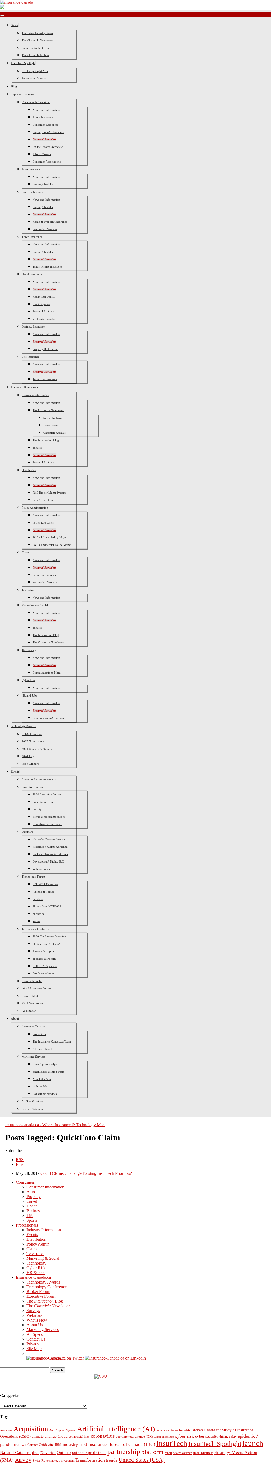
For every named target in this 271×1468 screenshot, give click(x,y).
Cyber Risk (28, 680)
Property (33, 1196)
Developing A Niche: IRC (48, 861)
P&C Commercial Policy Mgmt (52, 544)
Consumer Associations (47, 161)
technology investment (60, 1460)
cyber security (206, 1436)
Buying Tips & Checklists (48, 132)
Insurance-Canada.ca (34, 1026)
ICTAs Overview (32, 734)
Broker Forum (38, 1291)
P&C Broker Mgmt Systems (49, 492)
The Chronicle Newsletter (37, 40)
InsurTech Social (32, 981)
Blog (14, 86)
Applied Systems (66, 1430)
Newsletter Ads (42, 1079)
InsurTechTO (30, 995)
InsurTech (171, 1443)
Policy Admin (37, 1244)
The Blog (44, 1301)
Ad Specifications (32, 1101)
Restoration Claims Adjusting (50, 846)
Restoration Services (45, 229)
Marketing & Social (42, 1258)
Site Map (34, 1348)
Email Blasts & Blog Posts (48, 1071)
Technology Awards (23, 726)
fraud (23, 1444)
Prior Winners (30, 763)
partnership (123, 1452)
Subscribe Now (52, 417)
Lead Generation (43, 499)
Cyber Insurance (164, 1436)
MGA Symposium (33, 1003)
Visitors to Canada (44, 318)
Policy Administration (35, 507)
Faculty (37, 809)
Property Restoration (45, 349)
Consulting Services (45, 1093)
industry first (74, 1444)
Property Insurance (33, 191)
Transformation (90, 1460)
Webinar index (41, 868)
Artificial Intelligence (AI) (116, 1429)
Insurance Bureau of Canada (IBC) (121, 1444)
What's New (36, 1320)
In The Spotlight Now (35, 71)
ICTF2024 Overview (45, 884)
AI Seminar (29, 1010)
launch (252, 1443)
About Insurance (43, 117)
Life (29, 1215)
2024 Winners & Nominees (38, 748)
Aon (52, 1430)
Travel (31, 1201)
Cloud (63, 1436)
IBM (58, 1445)
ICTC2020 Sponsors (45, 966)
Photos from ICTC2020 (47, 943)
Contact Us (39, 1034)
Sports (31, 1220)
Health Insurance (32, 274)
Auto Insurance (31, 169)
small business (203, 1453)
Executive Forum (32, 786)
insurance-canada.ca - (55, 1125)
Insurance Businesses (24, 387)
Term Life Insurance (45, 379)
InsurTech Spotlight (23, 63)
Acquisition (30, 1429)
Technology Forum (33, 876)
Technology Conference (36, 928)
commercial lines (79, 1436)
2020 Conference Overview (49, 936)
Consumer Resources (45, 124)
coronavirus (103, 1436)
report (168, 1453)
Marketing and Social (35, 605)
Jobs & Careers (42, 154)
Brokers (197, 1430)
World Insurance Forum (36, 988)
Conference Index (44, 973)
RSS (20, 1159)
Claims (26, 552)
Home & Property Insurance (50, 221)
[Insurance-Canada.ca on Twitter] (55, 1358)
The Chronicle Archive (35, 55)
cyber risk (184, 1436)
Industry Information (43, 1230)
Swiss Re (39, 1460)
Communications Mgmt (47, 672)
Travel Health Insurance (47, 266)
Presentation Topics (44, 801)
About (15, 1018)
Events (15, 771)
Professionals (27, 1225)
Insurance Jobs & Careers (48, 717)
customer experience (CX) (134, 1436)
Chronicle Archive (54, 432)
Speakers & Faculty (44, 958)
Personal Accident (43, 311)
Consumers (25, 1182)
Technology (29, 650)
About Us (34, 1325)
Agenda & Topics (43, 891)
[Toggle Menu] (2, 15)
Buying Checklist (43, 184)
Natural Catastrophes (19, 1452)
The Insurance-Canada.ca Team (52, 1041)
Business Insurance (33, 326)
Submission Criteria (34, 78)
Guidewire (46, 1445)
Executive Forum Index (47, 824)
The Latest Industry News (37, 33)
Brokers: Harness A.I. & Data (50, 854)
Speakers (38, 899)
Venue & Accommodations (49, 816)
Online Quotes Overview (48, 146)
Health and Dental (44, 296)
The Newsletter (48, 1306)
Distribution (29, 470)
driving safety (228, 1436)
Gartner (32, 1445)
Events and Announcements (39, 779)
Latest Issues (50, 425)
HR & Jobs (35, 1272)
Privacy (32, 1344)
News (14, 25)
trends (112, 1460)
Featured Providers (44, 139)
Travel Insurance (32, 236)
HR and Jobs (29, 695)
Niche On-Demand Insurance (50, 839)
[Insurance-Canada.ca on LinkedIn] (115, 1358)
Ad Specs (34, 1334)
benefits (185, 1430)
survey (23, 1459)
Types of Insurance (23, 94)
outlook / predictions (89, 1452)
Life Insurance (30, 356)
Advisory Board (42, 1048)
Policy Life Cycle (43, 522)
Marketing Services (33, 1056)
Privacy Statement (33, 1108)
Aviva (174, 1430)
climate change (44, 1436)
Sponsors (38, 913)
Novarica (48, 1453)
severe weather (182, 1453)
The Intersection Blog (46, 440)
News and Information (46, 109)
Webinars (27, 831)
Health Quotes (41, 304)
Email (21, 1164)
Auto (30, 1192)
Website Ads (40, 1086)
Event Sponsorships (45, 1064)
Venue (36, 921)
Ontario (64, 1452)
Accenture (6, 1430)
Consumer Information (36, 102)
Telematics (28, 589)
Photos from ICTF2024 (47, 906)
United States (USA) (142, 1460)
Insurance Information (35, 395)
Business (33, 1211)
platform (152, 1451)
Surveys (37, 447)
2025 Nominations (33, 741)
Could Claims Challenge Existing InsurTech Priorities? (86, 1173)
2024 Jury (28, 756)
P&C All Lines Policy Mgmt (50, 537)
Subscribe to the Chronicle (38, 47)
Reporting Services (44, 574)
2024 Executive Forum (47, 794)
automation (163, 1430)
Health (32, 1206)
